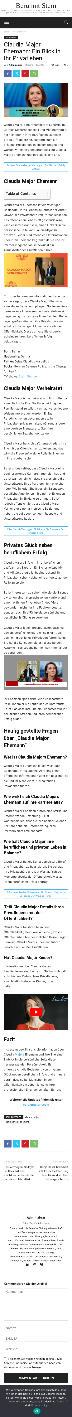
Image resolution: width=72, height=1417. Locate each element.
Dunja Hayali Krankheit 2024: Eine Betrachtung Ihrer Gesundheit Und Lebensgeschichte (53, 1173)
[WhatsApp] (34, 73)
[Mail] (36, 1264)
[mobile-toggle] (6, 22)
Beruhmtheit (19, 31)
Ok (37, 1411)
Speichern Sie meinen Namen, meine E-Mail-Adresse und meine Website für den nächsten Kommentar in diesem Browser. (33, 1363)
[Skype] (43, 1264)
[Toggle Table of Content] (42, 194)
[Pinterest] (25, 73)
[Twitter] (16, 73)
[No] (67, 1401)
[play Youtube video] (36, 1012)
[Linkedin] (29, 1264)
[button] (66, 22)
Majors (19, 1054)
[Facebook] (8, 73)
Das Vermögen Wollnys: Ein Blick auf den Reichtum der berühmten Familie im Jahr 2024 (19, 1173)
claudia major (32, 1117)
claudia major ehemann (18, 1121)
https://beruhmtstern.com (36, 1223)
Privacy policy (39, 1405)
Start (6, 31)
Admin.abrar (15, 64)
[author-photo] (36, 1212)
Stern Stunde (28, 376)
